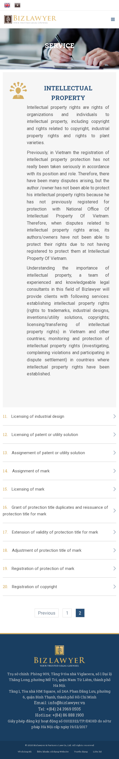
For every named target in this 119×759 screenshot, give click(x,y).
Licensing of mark (28, 489)
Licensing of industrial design (37, 416)
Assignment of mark (31, 471)
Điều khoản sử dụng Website (53, 751)
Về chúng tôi (25, 751)
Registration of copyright (34, 586)
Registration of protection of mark (43, 568)
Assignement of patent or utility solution (48, 452)
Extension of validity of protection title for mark (55, 532)
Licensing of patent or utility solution (45, 434)
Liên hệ (97, 751)
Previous (46, 613)
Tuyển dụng (80, 751)
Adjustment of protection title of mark (46, 550)
